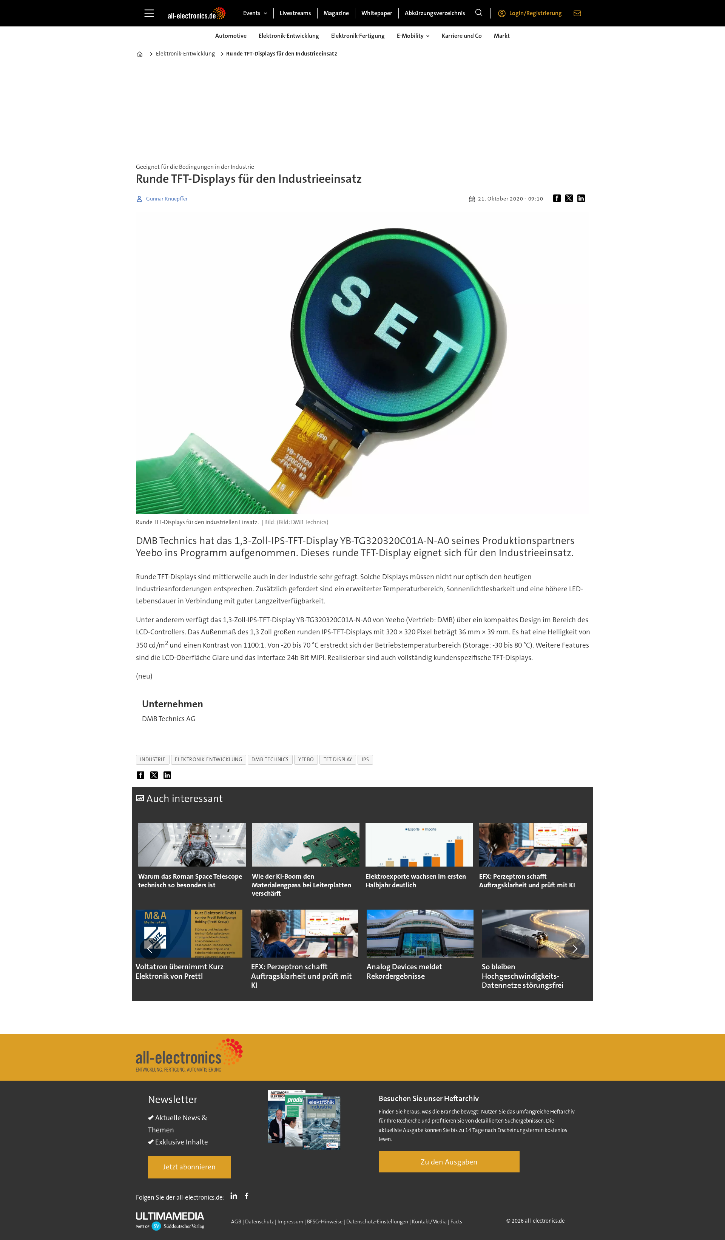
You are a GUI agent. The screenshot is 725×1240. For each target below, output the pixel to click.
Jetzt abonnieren (189, 1167)
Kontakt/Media (429, 1221)
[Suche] (478, 13)
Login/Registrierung (535, 13)
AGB (236, 1221)
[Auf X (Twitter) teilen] (570, 199)
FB (248, 1196)
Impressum (290, 1221)
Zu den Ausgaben (449, 1162)
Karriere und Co (462, 36)
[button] (150, 948)
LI (235, 1196)
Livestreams (295, 13)
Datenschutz (259, 1221)
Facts (456, 1221)
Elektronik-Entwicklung (289, 36)
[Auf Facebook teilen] (558, 199)
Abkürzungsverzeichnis (435, 13)
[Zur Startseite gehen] (196, 13)
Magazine (336, 13)
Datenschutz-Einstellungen (377, 1221)
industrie (153, 759)
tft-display (338, 759)
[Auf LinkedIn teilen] (582, 199)
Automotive (231, 36)
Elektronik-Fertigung (358, 36)
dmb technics (270, 759)
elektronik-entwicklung (208, 759)
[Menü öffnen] (149, 13)
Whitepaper (376, 13)
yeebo (306, 759)
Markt (502, 36)
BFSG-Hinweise (324, 1221)
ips (365, 759)
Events (252, 13)
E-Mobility (410, 36)
